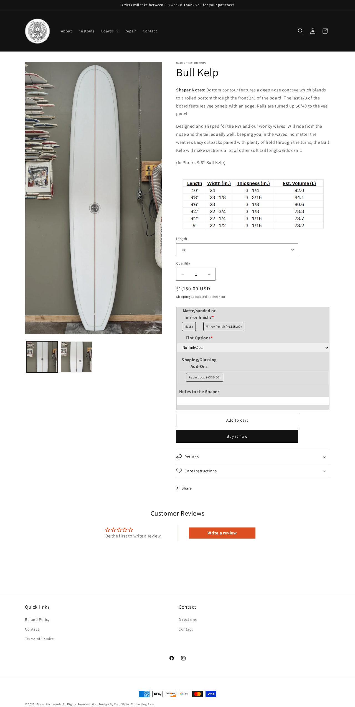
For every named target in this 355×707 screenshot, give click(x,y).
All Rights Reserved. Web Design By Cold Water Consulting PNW (108, 704)
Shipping (183, 296)
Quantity (183, 263)
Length (181, 238)
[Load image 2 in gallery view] (76, 357)
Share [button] (187, 488)
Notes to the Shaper (199, 392)
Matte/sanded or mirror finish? (199, 314)
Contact (32, 629)
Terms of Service (39, 638)
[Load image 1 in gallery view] (42, 357)
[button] (109, 31)
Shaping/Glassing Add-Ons (199, 363)
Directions (188, 619)
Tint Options (199, 338)
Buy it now (237, 436)
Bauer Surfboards (49, 704)
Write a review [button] (222, 533)
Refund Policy (37, 619)
